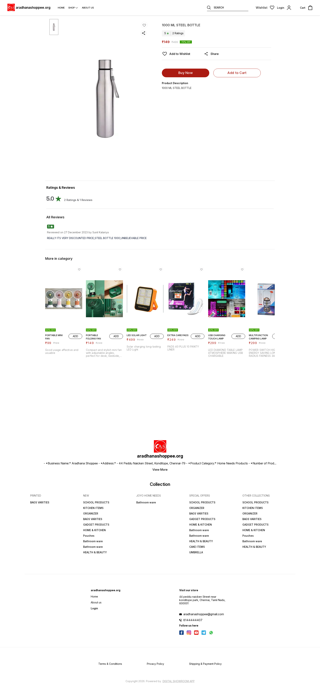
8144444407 (192, 620)
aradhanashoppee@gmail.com (203, 614)
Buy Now (185, 73)
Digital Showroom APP (179, 681)
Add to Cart (236, 73)
